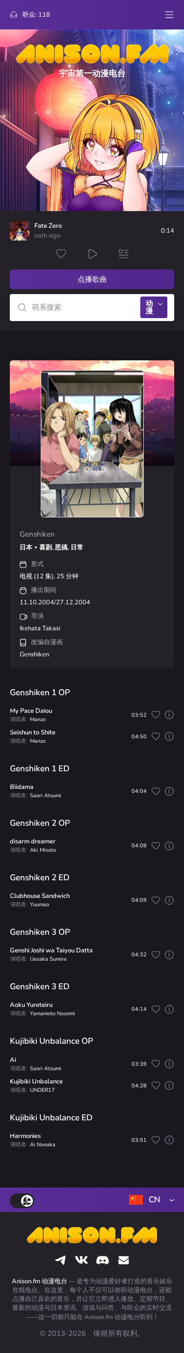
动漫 (149, 307)
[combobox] (149, 1200)
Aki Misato (43, 850)
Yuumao (39, 904)
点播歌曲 (92, 279)
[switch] (22, 1200)
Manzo (38, 719)
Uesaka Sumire (48, 959)
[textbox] (149, 1200)
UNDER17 (42, 1090)
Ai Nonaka (42, 1144)
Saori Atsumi (45, 795)
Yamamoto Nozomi (52, 1013)
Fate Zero (48, 226)
